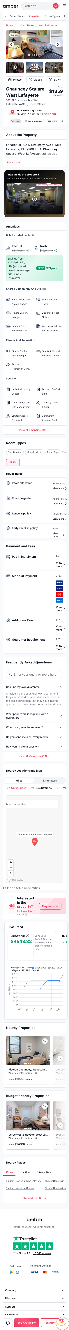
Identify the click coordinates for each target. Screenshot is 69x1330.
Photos (17, 79)
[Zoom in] (10, 862)
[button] (40, 6)
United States (26, 25)
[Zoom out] (10, 867)
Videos (37, 79)
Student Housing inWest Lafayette (24, 1181)
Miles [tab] (19, 780)
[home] (10, 6)
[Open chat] (62, 1323)
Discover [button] (10, 1298)
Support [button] (10, 1306)
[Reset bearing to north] (10, 873)
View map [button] (51, 113)
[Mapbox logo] (15, 880)
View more (59, 564)
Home (9, 25)
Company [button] (11, 1290)
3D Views (60, 79)
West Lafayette (48, 25)
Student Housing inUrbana (20, 1188)
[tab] (16, 788)
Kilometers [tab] (50, 780)
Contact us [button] (11, 1314)
